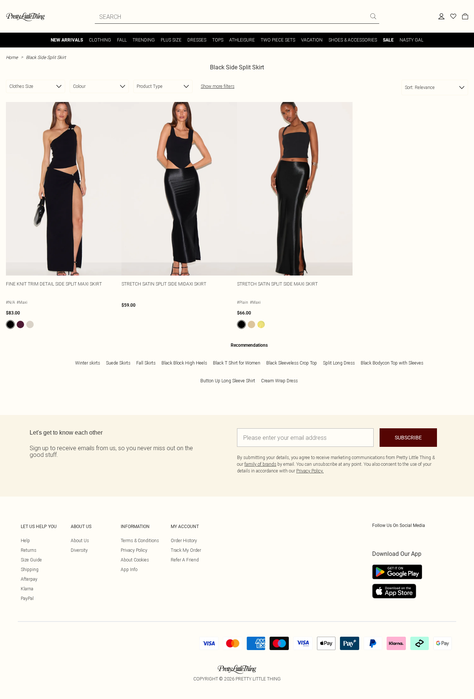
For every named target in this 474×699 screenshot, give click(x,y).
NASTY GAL (411, 40)
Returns (28, 550)
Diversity (79, 550)
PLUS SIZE (171, 40)
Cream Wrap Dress (279, 380)
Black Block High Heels (184, 363)
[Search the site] (373, 16)
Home (12, 57)
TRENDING (144, 40)
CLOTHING (100, 40)
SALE (388, 40)
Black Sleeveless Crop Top (291, 363)
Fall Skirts (146, 363)
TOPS (217, 40)
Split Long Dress (339, 363)
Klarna (27, 588)
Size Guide (31, 560)
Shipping (30, 569)
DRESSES (196, 40)
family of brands (260, 464)
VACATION (312, 40)
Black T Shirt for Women (236, 363)
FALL (122, 40)
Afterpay (29, 579)
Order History (184, 540)
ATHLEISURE (242, 40)
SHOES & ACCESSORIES (352, 40)
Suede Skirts (118, 363)
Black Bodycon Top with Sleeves (392, 363)
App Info (129, 569)
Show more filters (217, 86)
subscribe (408, 438)
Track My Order (186, 550)
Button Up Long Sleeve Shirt (227, 380)
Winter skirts (87, 363)
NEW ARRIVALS (67, 40)
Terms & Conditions (140, 540)
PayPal (27, 598)
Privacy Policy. (310, 471)
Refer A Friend (185, 560)
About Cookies (135, 560)
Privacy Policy (134, 550)
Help (25, 540)
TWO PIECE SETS (278, 40)
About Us (80, 540)
